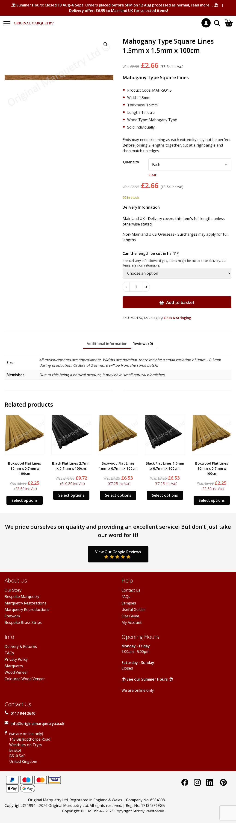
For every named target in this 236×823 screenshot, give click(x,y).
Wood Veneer (16, 672)
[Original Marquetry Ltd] (34, 21)
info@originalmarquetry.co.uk (37, 723)
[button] (105, 44)
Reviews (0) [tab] (143, 343)
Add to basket (180, 302)
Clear (152, 175)
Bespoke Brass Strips (23, 622)
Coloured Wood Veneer (25, 678)
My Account (131, 622)
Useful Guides (133, 609)
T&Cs (9, 652)
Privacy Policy (16, 659)
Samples (128, 603)
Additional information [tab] (107, 343)
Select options (25, 500)
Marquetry (14, 665)
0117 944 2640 (23, 713)
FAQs (125, 596)
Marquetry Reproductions (27, 609)
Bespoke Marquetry (22, 596)
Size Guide (130, 616)
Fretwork (12, 616)
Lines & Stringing (177, 317)
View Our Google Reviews (118, 551)
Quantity (131, 162)
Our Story (13, 590)
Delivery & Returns (21, 646)
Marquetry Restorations (25, 603)
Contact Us (130, 590)
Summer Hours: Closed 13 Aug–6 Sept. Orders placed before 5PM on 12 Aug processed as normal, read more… (114, 5)
